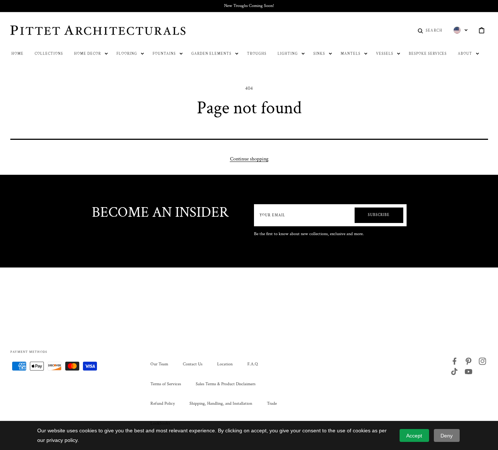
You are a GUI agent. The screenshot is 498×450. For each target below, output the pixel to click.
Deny (446, 436)
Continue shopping (249, 159)
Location (225, 364)
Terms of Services (165, 384)
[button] (430, 30)
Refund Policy (162, 403)
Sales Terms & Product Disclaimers (225, 384)
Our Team (159, 364)
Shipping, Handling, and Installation (220, 403)
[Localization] (460, 30)
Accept (414, 436)
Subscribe (379, 215)
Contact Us (192, 364)
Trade (272, 403)
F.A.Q (252, 364)
